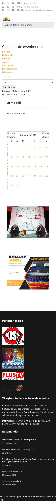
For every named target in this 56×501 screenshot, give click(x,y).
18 (40, 166)
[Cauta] (28, 72)
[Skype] (3, 10)
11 (40, 157)
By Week (6, 58)
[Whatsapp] (8, 10)
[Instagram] (13, 6)
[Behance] (18, 6)
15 (23, 166)
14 (17, 166)
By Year (6, 51)
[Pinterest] (13, 3)
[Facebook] (3, 3)
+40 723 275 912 (31, 3)
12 (46, 157)
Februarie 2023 (28, 135)
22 (23, 176)
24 (34, 176)
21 (17, 176)
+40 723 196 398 (30, 6)
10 (34, 157)
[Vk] (18, 10)
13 (11, 166)
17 (34, 166)
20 (11, 176)
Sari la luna (8, 65)
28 (17, 185)
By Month (7, 55)
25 (40, 176)
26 (46, 176)
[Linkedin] (3, 6)
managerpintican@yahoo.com (37, 10)
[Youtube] (18, 3)
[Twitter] (8, 3)
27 (11, 185)
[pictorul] (28, 222)
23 (29, 176)
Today (5, 62)
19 (46, 166)
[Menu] (49, 19)
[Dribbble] (8, 6)
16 (29, 166)
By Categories (9, 69)
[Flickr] (13, 10)
